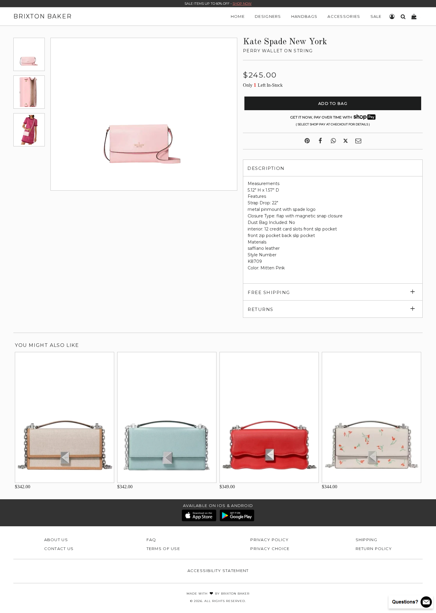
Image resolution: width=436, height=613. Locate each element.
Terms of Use (163, 548)
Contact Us (59, 548)
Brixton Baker (42, 16)
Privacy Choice (269, 548)
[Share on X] (345, 141)
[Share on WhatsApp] (333, 141)
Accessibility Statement (218, 570)
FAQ (151, 539)
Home (238, 16)
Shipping (366, 539)
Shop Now (242, 3)
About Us (56, 539)
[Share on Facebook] (320, 141)
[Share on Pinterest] (307, 141)
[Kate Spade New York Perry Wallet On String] (29, 54)
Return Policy (374, 548)
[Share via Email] (358, 141)
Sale (376, 16)
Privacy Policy (269, 539)
